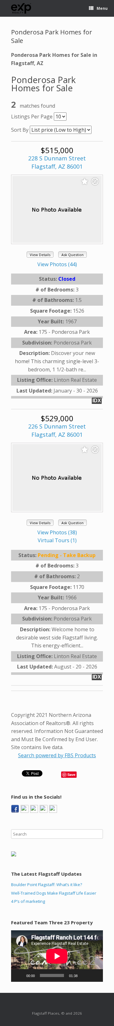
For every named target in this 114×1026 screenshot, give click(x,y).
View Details (40, 254)
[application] (57, 956)
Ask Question (72, 254)
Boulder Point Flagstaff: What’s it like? (46, 884)
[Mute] (84, 975)
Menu (102, 8)
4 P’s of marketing (28, 901)
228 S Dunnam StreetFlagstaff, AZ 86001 (57, 162)
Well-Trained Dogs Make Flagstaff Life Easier (53, 893)
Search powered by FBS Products (57, 755)
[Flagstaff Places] (21, 8)
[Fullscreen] (95, 975)
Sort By (19, 129)
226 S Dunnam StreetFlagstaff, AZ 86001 (57, 430)
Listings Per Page (32, 116)
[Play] (19, 975)
